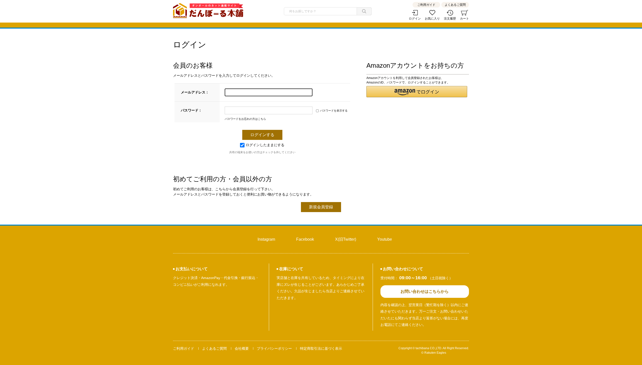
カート (464, 18)
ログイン (415, 18)
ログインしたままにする (265, 145)
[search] (364, 11)
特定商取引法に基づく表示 (321, 348)
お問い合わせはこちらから (424, 291)
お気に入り (432, 18)
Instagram (266, 239)
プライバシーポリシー (274, 348)
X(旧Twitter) (345, 239)
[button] (416, 91)
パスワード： (191, 110)
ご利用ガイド (426, 5)
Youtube (384, 239)
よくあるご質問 (455, 5)
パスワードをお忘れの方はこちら (245, 118)
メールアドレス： (195, 92)
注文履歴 (450, 18)
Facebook (305, 239)
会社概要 (242, 348)
